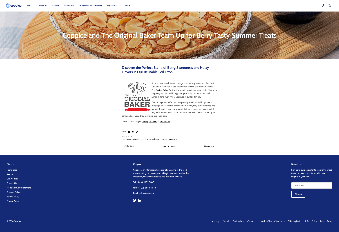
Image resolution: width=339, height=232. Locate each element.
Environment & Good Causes (90, 5)
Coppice (55, 5)
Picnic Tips (160, 139)
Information (69, 5)
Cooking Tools (131, 139)
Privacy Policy (13, 201)
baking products (149, 121)
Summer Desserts (170, 139)
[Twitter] (134, 200)
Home (28, 5)
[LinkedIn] (139, 200)
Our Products (42, 5)
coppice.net (165, 121)
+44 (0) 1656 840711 (146, 182)
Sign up (298, 194)
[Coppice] (13, 6)
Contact (127, 5)
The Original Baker (160, 90)
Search (10, 174)
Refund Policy (13, 196)
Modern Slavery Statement (19, 187)
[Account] (323, 5)
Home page (12, 170)
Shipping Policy (13, 192)
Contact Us (12, 183)
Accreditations (112, 5)
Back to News (169, 146)
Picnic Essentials (149, 139)
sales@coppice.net (147, 193)
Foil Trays (139, 139)
